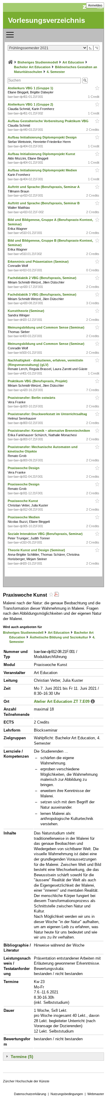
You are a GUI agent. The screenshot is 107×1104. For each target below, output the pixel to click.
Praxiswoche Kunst (23, 501)
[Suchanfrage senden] (85, 80)
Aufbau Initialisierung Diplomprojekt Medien (43, 170)
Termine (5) (22, 1056)
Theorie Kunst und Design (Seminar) (37, 550)
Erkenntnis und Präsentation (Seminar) (39, 261)
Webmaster (95, 1094)
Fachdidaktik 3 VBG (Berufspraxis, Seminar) (42, 294)
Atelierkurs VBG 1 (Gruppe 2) (31, 104)
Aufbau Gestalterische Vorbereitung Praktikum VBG (48, 121)
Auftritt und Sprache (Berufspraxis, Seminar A (44, 187)
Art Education (73, 62)
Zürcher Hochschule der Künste (26, 1081)
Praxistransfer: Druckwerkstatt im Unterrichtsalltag (48, 414)
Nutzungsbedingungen (67, 1094)
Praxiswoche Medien (24, 517)
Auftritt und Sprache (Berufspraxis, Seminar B (44, 203)
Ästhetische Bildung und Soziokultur (59, 637)
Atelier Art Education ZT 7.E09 (61, 701)
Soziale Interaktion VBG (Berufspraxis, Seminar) (46, 534)
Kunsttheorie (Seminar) (26, 311)
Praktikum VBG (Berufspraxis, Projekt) (38, 381)
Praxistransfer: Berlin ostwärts (32, 397)
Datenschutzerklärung (30, 1094)
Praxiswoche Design (24, 468)
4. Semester (56, 72)
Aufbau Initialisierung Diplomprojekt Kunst (42, 154)
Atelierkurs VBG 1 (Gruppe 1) (31, 88)
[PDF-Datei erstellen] (56, 595)
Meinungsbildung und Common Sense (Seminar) (46, 327)
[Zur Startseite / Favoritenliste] (10, 62)
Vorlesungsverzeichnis (46, 20)
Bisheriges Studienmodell (38, 62)
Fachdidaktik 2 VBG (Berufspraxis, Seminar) (42, 278)
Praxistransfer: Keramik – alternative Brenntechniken (49, 430)
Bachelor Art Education (32, 67)
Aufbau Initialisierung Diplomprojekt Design (43, 137)
